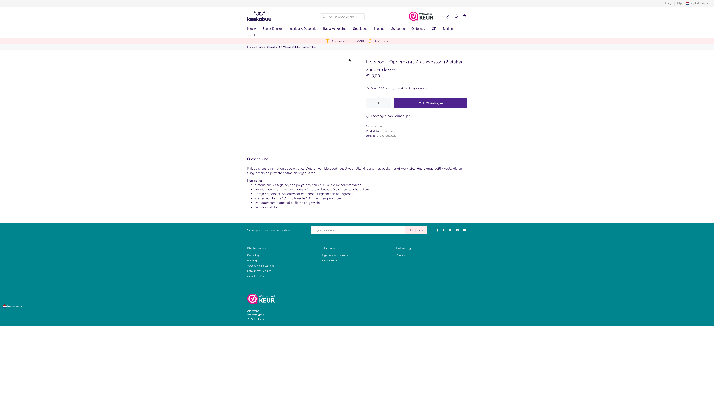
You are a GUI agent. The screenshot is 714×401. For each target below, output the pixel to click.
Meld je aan (416, 230)
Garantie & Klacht (257, 276)
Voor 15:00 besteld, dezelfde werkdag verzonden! (399, 88)
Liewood (378, 126)
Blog (668, 3)
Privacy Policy (329, 260)
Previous (271, 100)
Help (679, 3)
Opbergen (388, 131)
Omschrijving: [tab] (258, 159)
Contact (400, 255)
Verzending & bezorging (260, 266)
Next (349, 100)
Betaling (252, 260)
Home (250, 46)
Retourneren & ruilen (259, 271)
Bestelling (253, 255)
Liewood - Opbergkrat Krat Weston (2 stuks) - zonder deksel (286, 46)
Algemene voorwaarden (335, 255)
